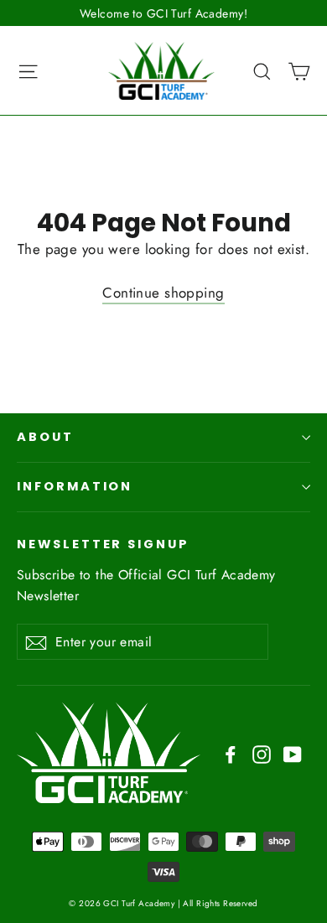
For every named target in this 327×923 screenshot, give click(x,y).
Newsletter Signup (103, 544)
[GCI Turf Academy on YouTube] (292, 752)
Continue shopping (163, 293)
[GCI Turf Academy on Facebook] (230, 752)
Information (74, 486)
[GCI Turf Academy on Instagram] (261, 752)
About (45, 436)
